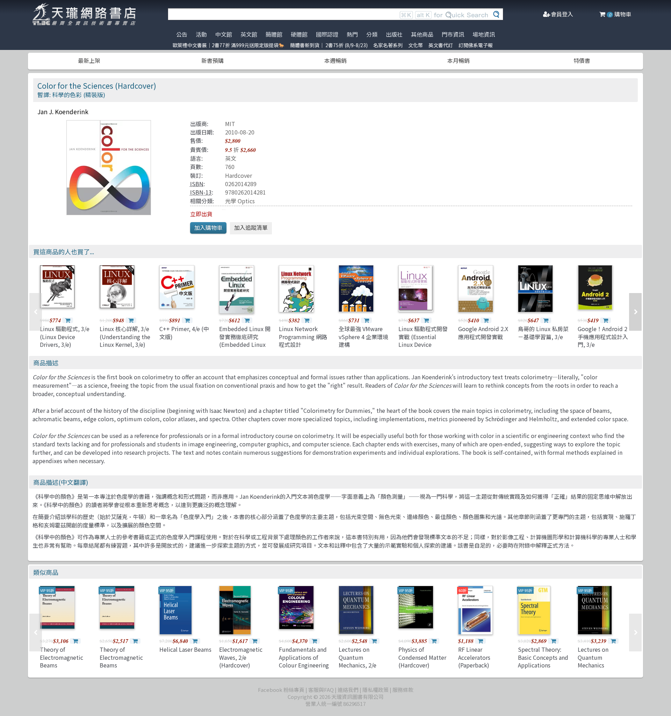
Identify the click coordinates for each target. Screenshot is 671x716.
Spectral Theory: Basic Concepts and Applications (543, 657)
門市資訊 (453, 34)
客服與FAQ (321, 689)
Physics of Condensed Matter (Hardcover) (422, 657)
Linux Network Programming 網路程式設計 (303, 336)
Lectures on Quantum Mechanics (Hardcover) (593, 661)
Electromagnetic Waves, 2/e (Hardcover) (240, 657)
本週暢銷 (335, 60)
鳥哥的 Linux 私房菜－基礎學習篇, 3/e (543, 332)
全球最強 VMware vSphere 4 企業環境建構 (363, 336)
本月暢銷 (458, 60)
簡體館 (274, 34)
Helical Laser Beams (185, 649)
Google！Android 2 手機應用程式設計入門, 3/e (603, 336)
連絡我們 (348, 689)
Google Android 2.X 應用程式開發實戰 (483, 332)
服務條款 (402, 689)
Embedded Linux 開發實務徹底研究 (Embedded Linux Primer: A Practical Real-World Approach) (244, 348)
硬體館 (299, 34)
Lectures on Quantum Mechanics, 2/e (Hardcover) (357, 661)
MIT (230, 123)
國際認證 (327, 34)
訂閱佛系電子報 (476, 45)
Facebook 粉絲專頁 (281, 689)
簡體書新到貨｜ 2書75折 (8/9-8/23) (329, 45)
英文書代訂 (440, 45)
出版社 (394, 34)
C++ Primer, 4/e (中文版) (184, 332)
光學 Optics (240, 201)
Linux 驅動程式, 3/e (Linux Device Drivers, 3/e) (64, 336)
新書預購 (212, 60)
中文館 (223, 34)
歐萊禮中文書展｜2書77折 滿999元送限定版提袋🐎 (228, 45)
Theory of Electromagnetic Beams (61, 657)
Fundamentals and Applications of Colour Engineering (304, 657)
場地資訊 (483, 34)
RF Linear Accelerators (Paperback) (474, 657)
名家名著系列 (388, 45)
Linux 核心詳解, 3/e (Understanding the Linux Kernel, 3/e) (125, 336)
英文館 (248, 34)
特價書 (581, 60)
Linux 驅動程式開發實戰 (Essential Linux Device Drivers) (423, 340)
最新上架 (89, 60)
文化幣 (415, 45)
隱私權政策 (375, 689)
